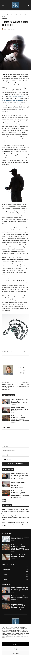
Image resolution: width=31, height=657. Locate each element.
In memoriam (7, 587)
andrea (3, 509)
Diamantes (20, 583)
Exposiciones (14, 586)
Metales (27, 587)
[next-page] (5, 500)
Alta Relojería (5, 351)
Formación (26, 586)
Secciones (4, 14)
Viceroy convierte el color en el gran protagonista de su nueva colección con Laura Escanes (19, 401)
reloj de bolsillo (17, 351)
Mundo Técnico (18, 588)
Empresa (27, 583)
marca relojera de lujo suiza (16, 96)
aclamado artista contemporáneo (12, 100)
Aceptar (15, 644)
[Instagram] (21, 372)
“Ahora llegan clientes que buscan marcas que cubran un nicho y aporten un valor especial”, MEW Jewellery (15, 511)
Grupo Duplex (14, 478)
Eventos (27, 585)
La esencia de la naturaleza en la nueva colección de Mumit (23, 386)
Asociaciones (13, 583)
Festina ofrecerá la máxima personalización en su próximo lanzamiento (19, 409)
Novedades (10, 14)
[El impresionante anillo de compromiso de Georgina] (6, 557)
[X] (12, 359)
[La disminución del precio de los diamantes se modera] (6, 539)
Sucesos (27, 591)
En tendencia (4, 420)
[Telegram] (23, 359)
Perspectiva (13, 589)
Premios (20, 589)
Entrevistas (21, 585)
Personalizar (15, 653)
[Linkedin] (20, 359)
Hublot (11, 351)
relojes (24, 351)
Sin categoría (20, 591)
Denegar (15, 649)
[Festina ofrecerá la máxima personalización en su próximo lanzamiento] (6, 410)
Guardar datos (8, 459)
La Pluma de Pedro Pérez (18, 587)
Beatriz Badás (14, 487)
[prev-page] (3, 500)
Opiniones (6, 589)
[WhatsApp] (16, 359)
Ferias (20, 586)
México (10, 588)
